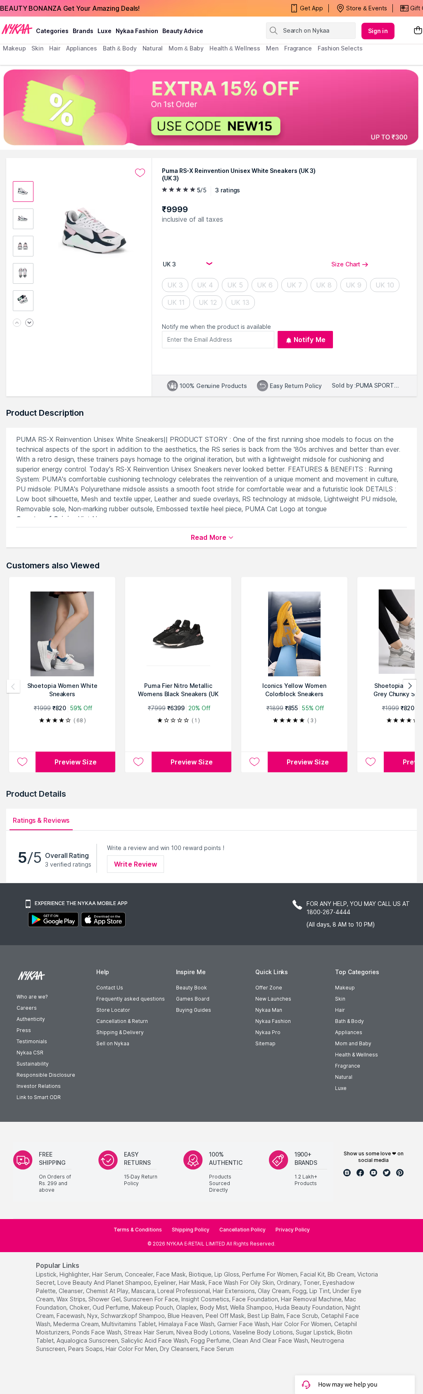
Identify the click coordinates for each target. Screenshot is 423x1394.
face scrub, (303, 1315)
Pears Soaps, (86, 1348)
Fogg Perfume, (211, 1340)
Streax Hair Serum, (149, 1332)
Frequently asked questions (130, 999)
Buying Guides (193, 1010)
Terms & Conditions (138, 1229)
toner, (312, 1282)
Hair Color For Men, (132, 1348)
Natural (343, 1077)
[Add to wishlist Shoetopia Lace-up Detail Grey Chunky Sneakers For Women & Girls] (370, 762)
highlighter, (74, 1274)
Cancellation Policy (242, 1229)
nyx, (93, 1315)
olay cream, (274, 1290)
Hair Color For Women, (302, 1323)
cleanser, (71, 1290)
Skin (340, 999)
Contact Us (109, 987)
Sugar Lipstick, (315, 1332)
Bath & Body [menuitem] (120, 48)
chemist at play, (108, 1290)
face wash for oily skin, (242, 1282)
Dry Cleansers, (180, 1348)
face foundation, (255, 1299)
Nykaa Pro (267, 1032)
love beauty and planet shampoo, (104, 1282)
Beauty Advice (182, 30)
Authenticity (31, 1019)
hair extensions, (234, 1290)
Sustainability (33, 1064)
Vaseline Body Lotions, (263, 1332)
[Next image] (29, 323)
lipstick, (47, 1274)
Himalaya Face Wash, (187, 1323)
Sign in (378, 30)
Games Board (192, 999)
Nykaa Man (268, 1010)
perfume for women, (270, 1274)
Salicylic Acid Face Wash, (155, 1340)
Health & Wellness (356, 1054)
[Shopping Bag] (418, 30)
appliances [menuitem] (81, 48)
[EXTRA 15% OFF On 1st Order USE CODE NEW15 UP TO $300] (211, 107)
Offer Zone (268, 987)
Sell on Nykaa (112, 1043)
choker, (80, 1307)
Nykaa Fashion (137, 30)
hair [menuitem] (54, 48)
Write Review (135, 864)
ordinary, (289, 1282)
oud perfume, (111, 1307)
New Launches (273, 999)
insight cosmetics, (206, 1299)
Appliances (348, 1032)
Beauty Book (191, 987)
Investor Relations (39, 1086)
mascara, (143, 1290)
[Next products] (409, 686)
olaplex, (187, 1307)
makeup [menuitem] (14, 48)
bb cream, (342, 1274)
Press (24, 1030)
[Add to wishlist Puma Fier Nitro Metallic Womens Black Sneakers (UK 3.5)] (138, 762)
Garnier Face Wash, (243, 1323)
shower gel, (105, 1299)
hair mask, (193, 1282)
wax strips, (72, 1299)
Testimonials (32, 1041)
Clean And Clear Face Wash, (271, 1340)
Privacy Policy (293, 1229)
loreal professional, (184, 1290)
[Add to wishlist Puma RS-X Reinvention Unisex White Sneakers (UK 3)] (140, 173)
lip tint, (320, 1290)
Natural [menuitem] (153, 48)
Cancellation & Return (122, 1021)
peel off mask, (226, 1315)
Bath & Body (349, 1021)
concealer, (139, 1274)
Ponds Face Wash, (97, 1332)
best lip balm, (266, 1315)
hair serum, (107, 1274)
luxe (104, 30)
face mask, (171, 1274)
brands (83, 30)
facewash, (71, 1315)
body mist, (214, 1307)
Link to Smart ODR (39, 1097)
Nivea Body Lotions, (203, 1332)
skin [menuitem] (37, 48)
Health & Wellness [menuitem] (234, 48)
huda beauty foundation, (309, 1307)
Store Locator (113, 1010)
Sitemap (265, 1043)
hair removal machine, (312, 1299)
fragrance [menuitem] (298, 48)
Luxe (341, 1088)
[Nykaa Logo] (17, 28)
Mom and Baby (353, 1043)
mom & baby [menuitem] (186, 48)
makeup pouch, (153, 1307)
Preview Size (76, 762)
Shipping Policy (190, 1229)
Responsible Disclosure (46, 1075)
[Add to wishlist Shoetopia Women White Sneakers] (22, 762)
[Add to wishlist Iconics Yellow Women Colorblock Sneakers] (254, 762)
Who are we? (32, 997)
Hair (340, 1010)
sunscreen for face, (152, 1299)
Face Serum (217, 1348)
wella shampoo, (251, 1307)
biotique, (201, 1274)
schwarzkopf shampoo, (133, 1315)
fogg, (300, 1290)
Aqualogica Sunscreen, (88, 1340)
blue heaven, (186, 1315)
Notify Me (310, 339)
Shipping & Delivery (120, 1032)
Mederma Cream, (76, 1323)
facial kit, (313, 1274)
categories (52, 30)
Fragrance (347, 1066)
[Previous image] (17, 323)
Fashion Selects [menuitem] (340, 48)
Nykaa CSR (30, 1052)
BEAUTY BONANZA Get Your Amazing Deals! (70, 8)
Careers (27, 1008)
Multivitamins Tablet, (129, 1323)
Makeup (345, 987)
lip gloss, (227, 1274)
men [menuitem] (272, 48)
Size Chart (345, 264)
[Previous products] (13, 686)
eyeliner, (165, 1282)
